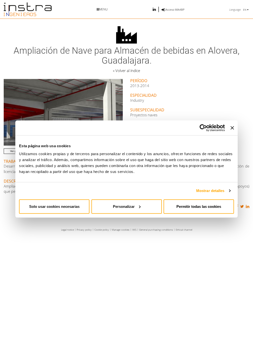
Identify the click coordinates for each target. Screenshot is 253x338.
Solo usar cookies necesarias (54, 206)
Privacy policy (84, 229)
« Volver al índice (126, 70)
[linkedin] (154, 9)
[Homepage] (28, 9)
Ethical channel (184, 229)
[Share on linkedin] (247, 206)
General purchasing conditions (156, 229)
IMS (134, 229)
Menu (103, 9)
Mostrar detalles (210, 191)
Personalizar (124, 206)
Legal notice (67, 229)
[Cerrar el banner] (232, 128)
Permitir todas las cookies (198, 206)
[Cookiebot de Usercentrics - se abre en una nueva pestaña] (203, 128)
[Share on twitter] (241, 206)
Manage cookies (120, 229)
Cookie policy (101, 229)
